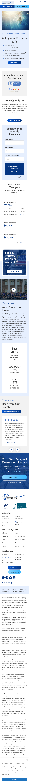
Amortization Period (12, 156)
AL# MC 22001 (6, 557)
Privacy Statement (19, 518)
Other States (19, 546)
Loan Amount (9, 139)
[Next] (18, 450)
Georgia (4, 543)
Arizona (4, 533)
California (5, 536)
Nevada (17, 533)
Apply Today (13, 120)
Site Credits (5, 589)
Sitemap (14, 589)
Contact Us (13, 568)
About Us (5, 522)
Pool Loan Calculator (5, 518)
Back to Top (6, 583)
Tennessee (18, 543)
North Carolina (20, 536)
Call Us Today (22, 6)
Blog (3, 525)
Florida (4, 540)
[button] (26, 760)
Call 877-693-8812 (16, 482)
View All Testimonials (10, 411)
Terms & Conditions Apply (14, 177)
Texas (4, 546)
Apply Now (6, 6)
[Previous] (11, 450)
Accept (14, 779)
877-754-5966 (15, 271)
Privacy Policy (23, 589)
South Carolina (20, 540)
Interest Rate (9, 147)
